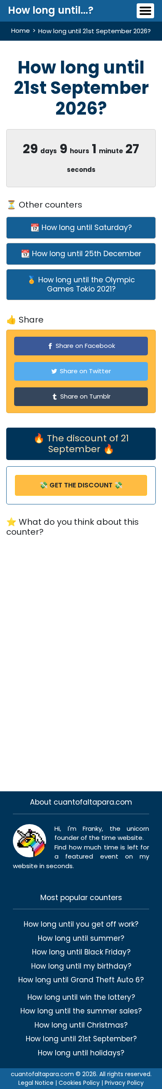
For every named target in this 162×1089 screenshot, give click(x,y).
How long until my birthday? (81, 966)
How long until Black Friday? (81, 952)
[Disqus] (81, 659)
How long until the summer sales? (81, 1011)
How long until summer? (81, 938)
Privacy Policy (124, 1083)
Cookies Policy (79, 1083)
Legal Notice (36, 1083)
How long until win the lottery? (81, 997)
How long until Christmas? (81, 1025)
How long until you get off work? (81, 924)
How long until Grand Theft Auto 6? (81, 980)
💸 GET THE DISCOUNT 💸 (81, 485)
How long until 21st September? (81, 1039)
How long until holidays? (81, 1053)
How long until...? (50, 10)
